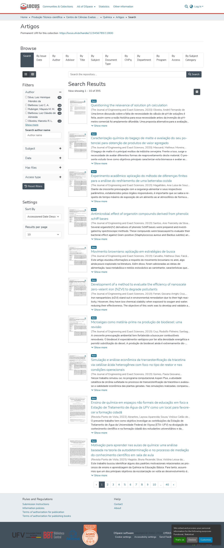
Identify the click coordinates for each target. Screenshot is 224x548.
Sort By (30, 209)
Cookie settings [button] (123, 536)
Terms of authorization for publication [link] (43, 512)
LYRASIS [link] (168, 533)
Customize (206, 539)
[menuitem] (85, 6)
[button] (30, 6)
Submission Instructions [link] (35, 504)
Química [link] (107, 17)
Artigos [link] (120, 17)
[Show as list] (25, 74)
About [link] (117, 508)
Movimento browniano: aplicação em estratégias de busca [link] (133, 251)
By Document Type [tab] (111, 60)
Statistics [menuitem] (104, 6)
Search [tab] (27, 56)
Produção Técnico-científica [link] (46, 17)
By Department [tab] (144, 58)
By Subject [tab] (95, 58)
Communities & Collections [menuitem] (58, 6)
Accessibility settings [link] (145, 536)
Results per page (36, 227)
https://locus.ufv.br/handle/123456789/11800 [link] (86, 33)
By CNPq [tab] (128, 58)
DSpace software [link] (124, 533)
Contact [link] (118, 504)
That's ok (179, 539)
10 (154, 484)
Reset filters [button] (34, 186)
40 (167, 484)
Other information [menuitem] (123, 6)
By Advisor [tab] (70, 58)
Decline (192, 539)
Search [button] (195, 74)
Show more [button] (31, 125)
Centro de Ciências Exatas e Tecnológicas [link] (82, 17)
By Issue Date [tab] (41, 58)
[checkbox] (26, 97)
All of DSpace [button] (85, 6)
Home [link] (24, 17)
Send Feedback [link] (167, 536)
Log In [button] (198, 6)
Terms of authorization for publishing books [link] (46, 516)
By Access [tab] (176, 58)
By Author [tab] (56, 58)
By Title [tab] (82, 58)
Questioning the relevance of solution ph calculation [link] (129, 105)
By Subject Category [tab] (191, 58)
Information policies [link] (33, 508)
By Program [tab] (161, 58)
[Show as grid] (32, 74)
